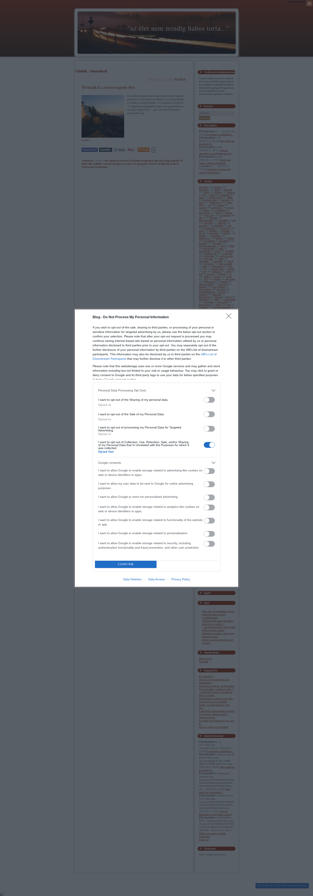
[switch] (209, 400)
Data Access (156, 579)
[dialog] (156, 448)
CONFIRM (126, 564)
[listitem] (156, 390)
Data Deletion (132, 579)
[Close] (230, 317)
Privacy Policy (180, 579)
